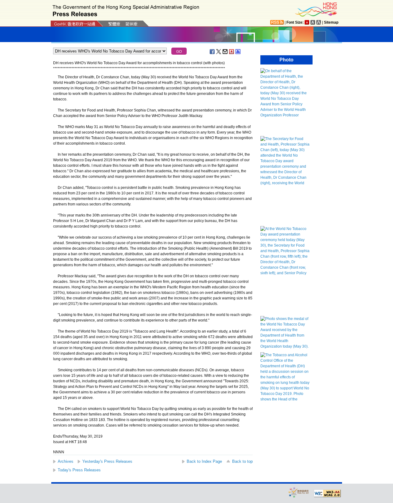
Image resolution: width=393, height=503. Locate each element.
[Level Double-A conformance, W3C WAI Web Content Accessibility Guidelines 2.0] (327, 493)
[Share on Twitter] (219, 51)
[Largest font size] (318, 22)
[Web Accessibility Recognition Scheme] (299, 492)
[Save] (232, 51)
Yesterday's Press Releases (107, 461)
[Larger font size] (312, 22)
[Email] (225, 51)
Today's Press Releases (79, 470)
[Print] (238, 51)
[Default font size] (307, 22)
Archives (65, 461)
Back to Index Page (204, 461)
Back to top (242, 461)
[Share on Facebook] (212, 51)
